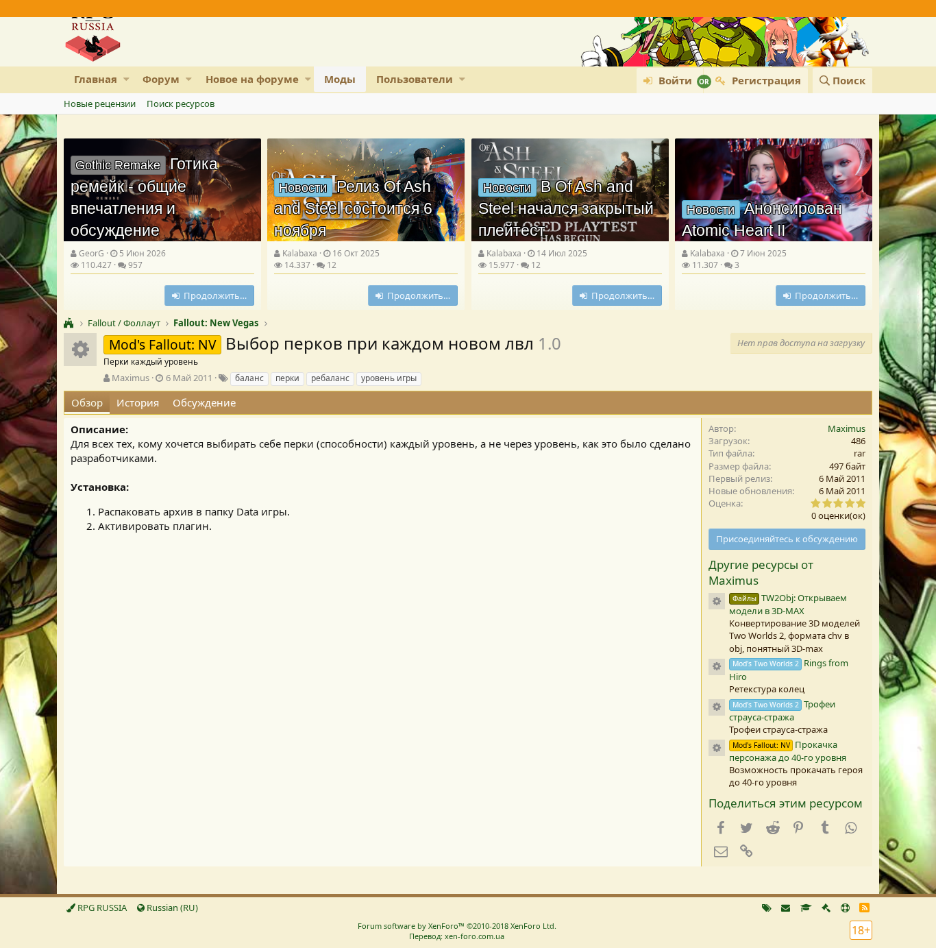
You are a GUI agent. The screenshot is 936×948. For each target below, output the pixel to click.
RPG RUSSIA (101, 907)
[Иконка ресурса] (717, 601)
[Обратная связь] (785, 907)
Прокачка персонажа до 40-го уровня (787, 751)
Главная (95, 79)
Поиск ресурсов (180, 103)
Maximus (130, 378)
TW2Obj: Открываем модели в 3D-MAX (788, 604)
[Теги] (766, 907)
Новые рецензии (100, 103)
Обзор (87, 402)
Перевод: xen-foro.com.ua (456, 936)
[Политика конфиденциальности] (826, 907)
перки (287, 378)
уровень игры (389, 378)
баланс (249, 378)
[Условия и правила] (806, 907)
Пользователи (414, 79)
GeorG (91, 253)
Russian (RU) (171, 907)
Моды (340, 79)
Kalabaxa (299, 253)
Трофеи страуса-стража (782, 710)
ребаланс (330, 378)
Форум (161, 79)
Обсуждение (204, 402)
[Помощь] (845, 907)
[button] (126, 79)
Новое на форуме (252, 79)
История (137, 402)
